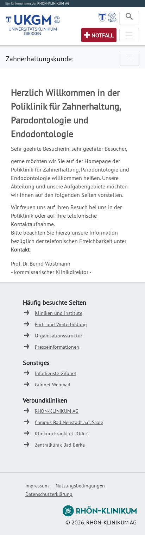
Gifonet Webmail (52, 384)
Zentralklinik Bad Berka (60, 445)
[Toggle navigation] (129, 18)
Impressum (37, 486)
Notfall (103, 35)
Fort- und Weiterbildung (61, 324)
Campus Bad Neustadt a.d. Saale (69, 422)
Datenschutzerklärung (48, 494)
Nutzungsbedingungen (80, 486)
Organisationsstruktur (58, 335)
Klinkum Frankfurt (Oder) (62, 433)
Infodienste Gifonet (55, 373)
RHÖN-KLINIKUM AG (56, 411)
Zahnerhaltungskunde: (39, 58)
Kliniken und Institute (58, 313)
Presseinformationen (57, 347)
